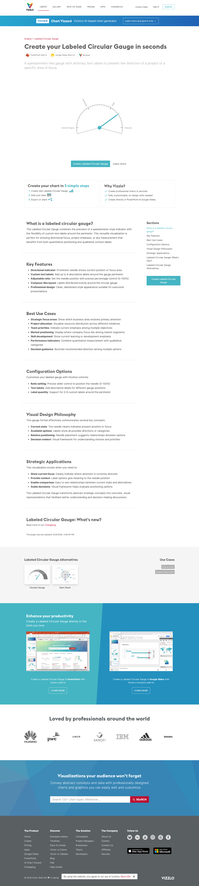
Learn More (58, 690)
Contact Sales (141, 7)
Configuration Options (158, 244)
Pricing (91, 7)
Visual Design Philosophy (159, 248)
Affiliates (106, 849)
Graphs (28, 38)
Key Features (153, 235)
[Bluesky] (130, 837)
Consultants (82, 836)
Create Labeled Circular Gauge (90, 163)
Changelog (117, 7)
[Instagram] (153, 837)
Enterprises (81, 845)
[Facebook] (169, 837)
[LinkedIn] (138, 837)
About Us (106, 836)
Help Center (56, 867)
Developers (81, 854)
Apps (102, 7)
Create (43, 7)
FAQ (52, 862)
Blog (52, 858)
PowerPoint (30, 858)
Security (106, 854)
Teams (79, 849)
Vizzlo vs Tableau (59, 854)
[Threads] (161, 837)
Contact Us (107, 845)
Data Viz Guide (74, 7)
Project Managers (85, 841)
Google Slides (31, 854)
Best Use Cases (155, 240)
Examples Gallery (59, 836)
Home (27, 836)
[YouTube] (146, 837)
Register (168, 7)
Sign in (156, 7)
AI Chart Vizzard (32, 862)
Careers (106, 841)
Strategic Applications (158, 253)
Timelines (55, 841)
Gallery (57, 7)
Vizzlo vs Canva (58, 849)
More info (126, 876)
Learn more (119, 163)
